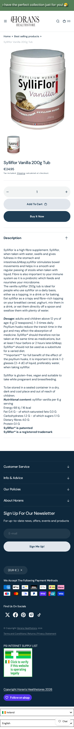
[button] (5, 21)
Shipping (21, 173)
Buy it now (37, 216)
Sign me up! (37, 546)
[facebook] (15, 615)
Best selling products (26, 36)
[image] (18, 676)
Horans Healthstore (27, 628)
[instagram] (31, 615)
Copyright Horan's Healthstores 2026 (28, 689)
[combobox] (37, 712)
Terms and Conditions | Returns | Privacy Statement (30, 633)
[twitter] (7, 615)
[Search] (58, 21)
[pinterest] (23, 615)
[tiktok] (39, 615)
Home (7, 36)
